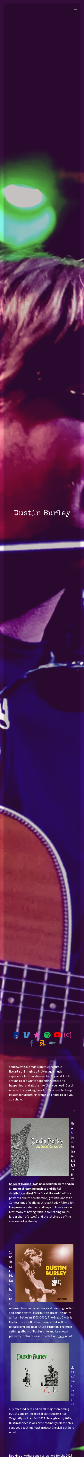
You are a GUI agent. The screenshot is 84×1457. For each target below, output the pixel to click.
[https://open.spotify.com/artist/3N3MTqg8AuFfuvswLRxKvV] (47, 1036)
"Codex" (73, 1372)
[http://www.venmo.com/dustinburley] (26, 1036)
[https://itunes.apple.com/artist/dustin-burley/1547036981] (36, 1036)
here (61, 1336)
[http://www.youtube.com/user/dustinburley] (57, 1036)
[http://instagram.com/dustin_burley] (67, 1036)
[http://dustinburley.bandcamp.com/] (52, 1044)
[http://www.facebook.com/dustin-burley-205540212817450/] (31, 1044)
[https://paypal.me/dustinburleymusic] (16, 1036)
